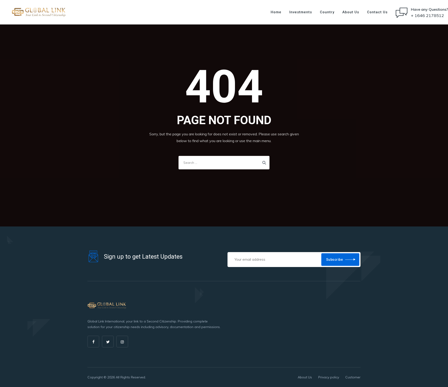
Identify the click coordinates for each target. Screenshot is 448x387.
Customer (352, 377)
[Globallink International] (39, 12)
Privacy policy (328, 377)
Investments (300, 12)
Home (276, 12)
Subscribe (334, 259)
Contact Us (377, 12)
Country (327, 12)
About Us (350, 12)
